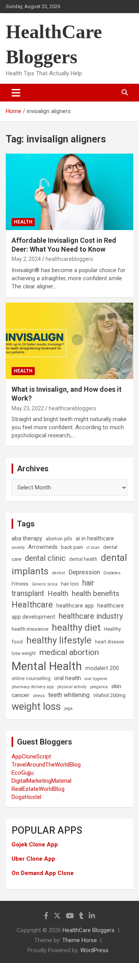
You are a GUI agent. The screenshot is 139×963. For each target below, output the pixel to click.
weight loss (36, 706)
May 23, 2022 (28, 408)
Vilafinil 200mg (109, 695)
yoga (68, 708)
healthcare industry (91, 616)
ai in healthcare (95, 538)
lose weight (24, 653)
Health (23, 222)
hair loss (70, 584)
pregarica (99, 686)
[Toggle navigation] (16, 93)
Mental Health (47, 666)
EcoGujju (23, 772)
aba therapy (27, 538)
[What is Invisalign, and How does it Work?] (69, 340)
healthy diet (76, 627)
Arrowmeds (43, 547)
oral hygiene (96, 678)
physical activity (71, 686)
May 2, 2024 (26, 259)
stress (39, 695)
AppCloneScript (31, 756)
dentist (58, 572)
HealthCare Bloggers (89, 930)
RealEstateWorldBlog (38, 788)
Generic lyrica (45, 584)
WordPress (94, 950)
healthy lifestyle (59, 640)
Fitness (20, 584)
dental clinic (45, 558)
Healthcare (32, 604)
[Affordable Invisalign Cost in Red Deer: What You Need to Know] (69, 191)
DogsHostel (26, 797)
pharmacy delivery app (33, 686)
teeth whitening (69, 695)
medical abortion (69, 652)
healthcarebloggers (69, 259)
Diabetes (111, 572)
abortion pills (59, 539)
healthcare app (75, 606)
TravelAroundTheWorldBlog (46, 764)
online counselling (31, 678)
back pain (72, 547)
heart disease (109, 642)
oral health (67, 678)
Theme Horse (79, 940)
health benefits (95, 593)
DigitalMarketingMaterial (41, 780)
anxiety (18, 547)
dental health (83, 559)
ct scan (93, 547)
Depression (84, 572)
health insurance (30, 629)
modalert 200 (102, 668)
